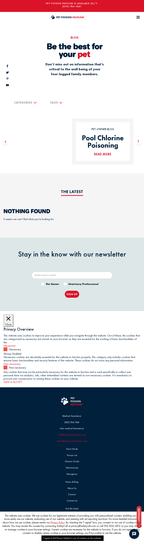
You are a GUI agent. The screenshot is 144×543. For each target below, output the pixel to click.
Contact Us (72, 500)
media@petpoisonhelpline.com (72, 441)
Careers (72, 494)
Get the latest (71, 508)
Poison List (72, 455)
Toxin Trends (72, 448)
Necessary (15, 349)
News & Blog (72, 481)
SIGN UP (72, 294)
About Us (72, 488)
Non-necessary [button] (12, 364)
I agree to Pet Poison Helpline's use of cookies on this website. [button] (73, 538)
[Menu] (138, 17)
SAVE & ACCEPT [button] (13, 382)
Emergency (72, 474)
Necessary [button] (9, 346)
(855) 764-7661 (72, 6)
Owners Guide (72, 461)
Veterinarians (72, 467)
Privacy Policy (58, 522)
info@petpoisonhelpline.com (72, 434)
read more (102, 154)
